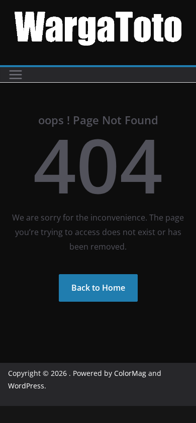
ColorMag (130, 373)
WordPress (26, 385)
